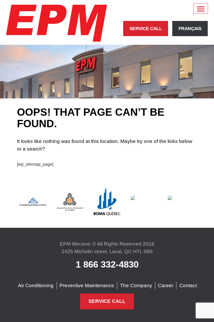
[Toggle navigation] (200, 8)
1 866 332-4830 (107, 264)
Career (165, 285)
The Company (136, 285)
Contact (188, 285)
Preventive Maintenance (87, 285)
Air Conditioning (36, 285)
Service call (145, 28)
